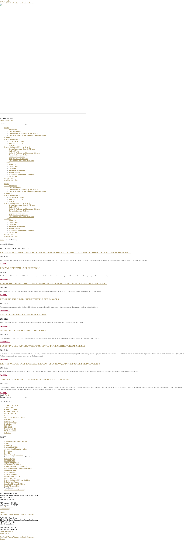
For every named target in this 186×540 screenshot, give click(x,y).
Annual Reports (14, 172)
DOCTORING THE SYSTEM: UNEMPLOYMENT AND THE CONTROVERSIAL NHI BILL (42, 346)
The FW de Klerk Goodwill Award (21, 161)
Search (2, 124)
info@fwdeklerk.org (6, 120)
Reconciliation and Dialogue (19, 155)
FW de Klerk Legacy (12, 139)
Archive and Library (12, 180)
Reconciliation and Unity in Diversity (17, 147)
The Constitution (10, 130)
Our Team (12, 168)
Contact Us (8, 178)
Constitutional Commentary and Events (23, 133)
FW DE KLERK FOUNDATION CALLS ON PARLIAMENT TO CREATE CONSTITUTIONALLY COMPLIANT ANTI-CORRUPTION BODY (65, 252)
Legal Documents (6, 507)
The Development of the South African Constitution (27, 135)
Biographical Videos (16, 143)
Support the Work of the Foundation (22, 174)
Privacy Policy (5, 509)
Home (6, 128)
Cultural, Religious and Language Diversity (24, 153)
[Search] (26, 124)
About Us (7, 163)
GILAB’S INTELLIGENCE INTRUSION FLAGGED (24, 330)
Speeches (12, 145)
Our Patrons (13, 166)
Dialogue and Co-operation (18, 159)
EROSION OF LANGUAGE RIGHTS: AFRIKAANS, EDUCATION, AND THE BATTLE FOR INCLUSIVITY (50, 364)
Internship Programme (17, 170)
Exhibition (8, 137)
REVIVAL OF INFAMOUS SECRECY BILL (20, 268)
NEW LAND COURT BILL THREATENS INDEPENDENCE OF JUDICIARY (35, 379)
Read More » (5, 264)
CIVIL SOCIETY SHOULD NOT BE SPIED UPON (23, 315)
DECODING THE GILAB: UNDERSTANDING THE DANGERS (29, 299)
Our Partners (13, 176)
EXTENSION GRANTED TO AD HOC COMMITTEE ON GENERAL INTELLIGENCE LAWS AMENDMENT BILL (53, 284)
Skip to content (5, 1)
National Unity (14, 151)
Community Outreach (17, 157)
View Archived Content (8, 248)
